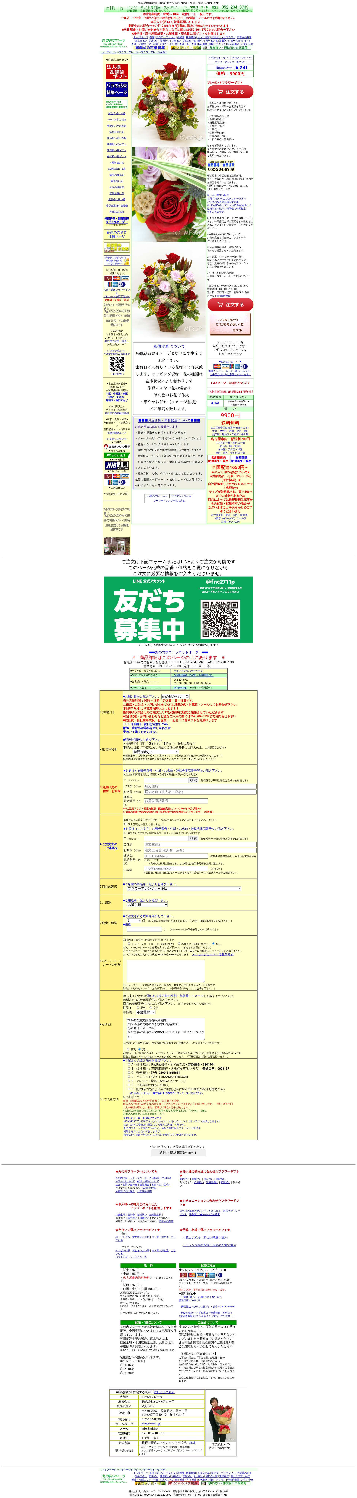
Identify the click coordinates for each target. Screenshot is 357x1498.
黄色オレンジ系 (140, 1237)
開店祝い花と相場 (116, 138)
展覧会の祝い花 (116, 199)
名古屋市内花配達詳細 (117, 413)
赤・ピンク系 (122, 1237)
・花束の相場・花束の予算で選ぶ (205, 1237)
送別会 (131, 1214)
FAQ (171, 44)
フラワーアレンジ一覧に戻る (169, 500)
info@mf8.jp (223, 295)
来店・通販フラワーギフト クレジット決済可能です (117, 293)
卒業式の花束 (244, 37)
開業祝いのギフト (116, 144)
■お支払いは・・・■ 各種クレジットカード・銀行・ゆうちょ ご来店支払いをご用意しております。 (230, 368)
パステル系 (121, 1257)
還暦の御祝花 (117, 174)
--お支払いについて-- (117, 438)
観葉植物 (191, 37)
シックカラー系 (138, 1257)
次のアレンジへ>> (181, 496)
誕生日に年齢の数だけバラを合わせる (200, 1211)
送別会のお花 (117, 131)
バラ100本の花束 (117, 119)
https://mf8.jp (151, 1424)
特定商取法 (233, 44)
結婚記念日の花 (116, 168)
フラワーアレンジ (166, 37)
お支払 (163, 44)
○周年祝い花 (117, 162)
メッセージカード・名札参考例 (213, 954)
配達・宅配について (148, 1181)
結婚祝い (199, 40)
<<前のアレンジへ (157, 496)
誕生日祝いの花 (116, 113)
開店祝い (153, 40)
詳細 (192, 1442)
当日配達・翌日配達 (160, 1178)
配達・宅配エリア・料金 (145, 44)
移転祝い (176, 40)
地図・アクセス (217, 44)
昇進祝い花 (117, 181)
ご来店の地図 (144, 1191)
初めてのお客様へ (161, 1184)
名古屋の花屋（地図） (117, 341)
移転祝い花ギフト (116, 156)
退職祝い (144, 1218)
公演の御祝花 (117, 187)
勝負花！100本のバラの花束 (204, 1214)
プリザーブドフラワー (223, 37)
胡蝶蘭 (180, 37)
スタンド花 (203, 37)
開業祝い (165, 40)
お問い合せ (247, 44)
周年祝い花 (211, 40)
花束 (152, 37)
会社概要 (144, 1184)
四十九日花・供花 (240, 40)
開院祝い (187, 40)
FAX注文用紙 (149, 1188)
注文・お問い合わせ (126, 1184)
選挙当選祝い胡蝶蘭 (117, 205)
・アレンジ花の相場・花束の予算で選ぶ (209, 1245)
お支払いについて (125, 1181)
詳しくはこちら (164, 1392)
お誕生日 (120, 1214)
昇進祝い (225, 1182)
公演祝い (199, 1182)
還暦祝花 (224, 40)
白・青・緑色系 (160, 1237)
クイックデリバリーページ (188, 670)
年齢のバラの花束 (116, 125)
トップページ (141, 37)
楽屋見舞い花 (117, 193)
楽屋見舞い (212, 1182)
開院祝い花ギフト (116, 150)
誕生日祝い (141, 40)
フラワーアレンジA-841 (153, 52)
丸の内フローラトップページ (131, 1178)
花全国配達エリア (116, 432)
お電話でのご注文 (125, 1191)
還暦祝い (132, 1218)
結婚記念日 (155, 1214)
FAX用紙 (202, 44)
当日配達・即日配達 (186, 44)
